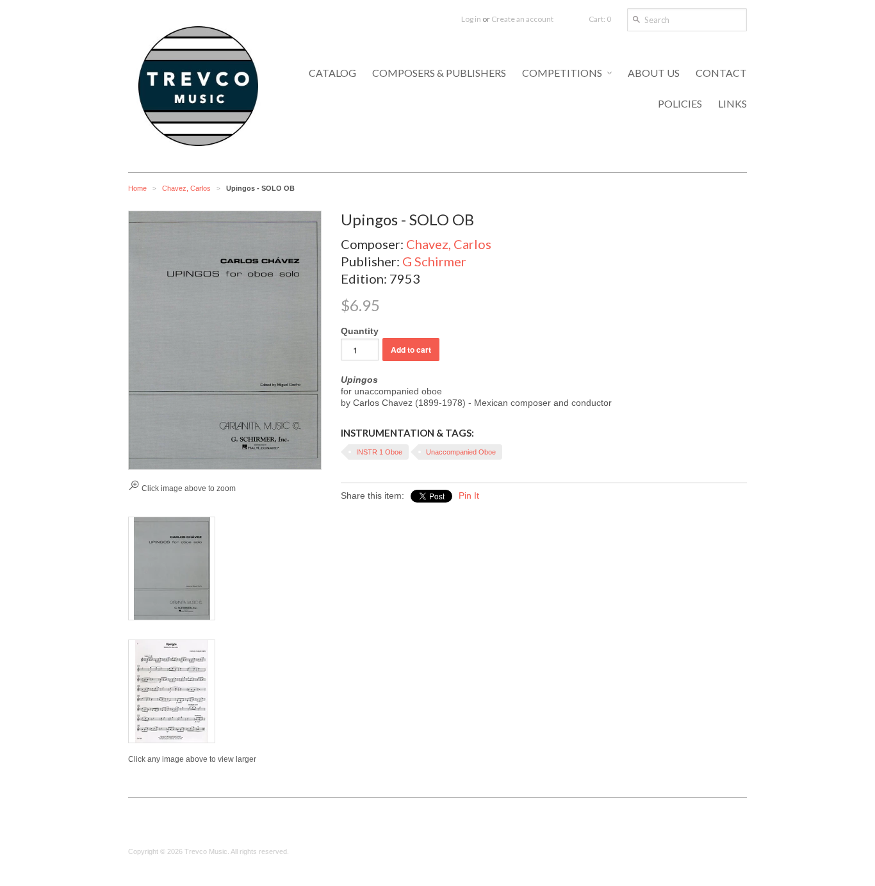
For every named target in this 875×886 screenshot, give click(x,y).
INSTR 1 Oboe (379, 452)
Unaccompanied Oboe (461, 452)
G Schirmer (434, 261)
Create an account (522, 19)
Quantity (360, 331)
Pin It (469, 495)
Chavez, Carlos (186, 188)
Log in (471, 19)
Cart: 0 (600, 19)
